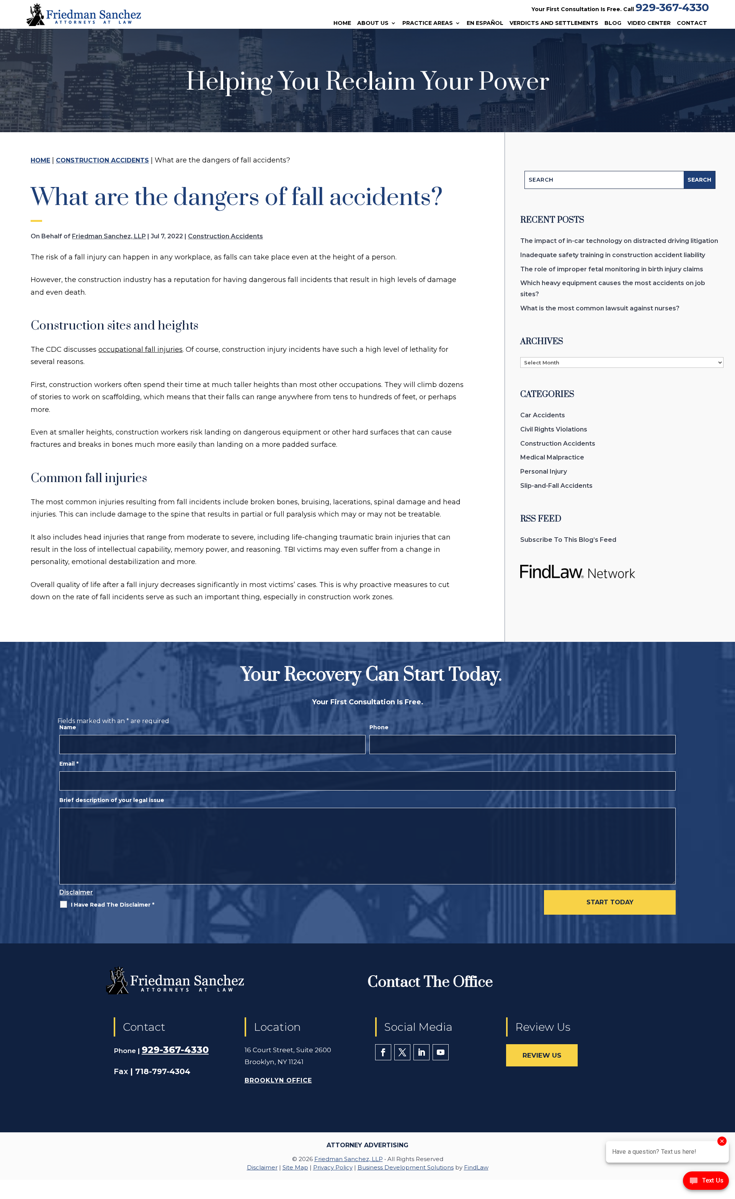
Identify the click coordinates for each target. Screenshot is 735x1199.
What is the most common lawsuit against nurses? (599, 308)
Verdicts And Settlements (554, 23)
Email (68, 763)
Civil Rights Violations (553, 429)
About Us (373, 23)
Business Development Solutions (406, 1167)
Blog (612, 23)
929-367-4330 (672, 7)
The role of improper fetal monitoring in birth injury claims (611, 269)
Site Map (295, 1167)
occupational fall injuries (140, 349)
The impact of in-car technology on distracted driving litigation (619, 240)
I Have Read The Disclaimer (112, 904)
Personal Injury (543, 471)
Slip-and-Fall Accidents (556, 485)
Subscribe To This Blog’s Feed (568, 539)
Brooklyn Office (278, 1080)
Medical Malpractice (552, 457)
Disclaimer (76, 892)
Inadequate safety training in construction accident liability (612, 255)
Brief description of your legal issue (111, 800)
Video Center (649, 23)
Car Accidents (542, 415)
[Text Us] (706, 1183)
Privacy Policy (333, 1167)
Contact (692, 23)
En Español (485, 23)
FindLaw (476, 1167)
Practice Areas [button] (427, 23)
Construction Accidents (225, 236)
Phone (379, 727)
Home (342, 23)
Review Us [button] (542, 1055)
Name (67, 727)
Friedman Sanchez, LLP (109, 236)
